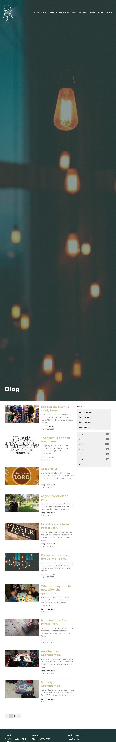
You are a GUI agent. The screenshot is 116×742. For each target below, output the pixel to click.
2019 (94, 459)
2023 (94, 439)
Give (85, 12)
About (44, 12)
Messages (76, 12)
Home (36, 12)
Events (53, 12)
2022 (94, 444)
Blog (100, 12)
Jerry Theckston (86, 412)
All (80, 464)
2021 (94, 449)
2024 (94, 434)
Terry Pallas (84, 417)
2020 (94, 454)
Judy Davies (84, 427)
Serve (92, 12)
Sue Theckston (85, 422)
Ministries (64, 12)
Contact (109, 12)
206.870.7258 (44, 739)
